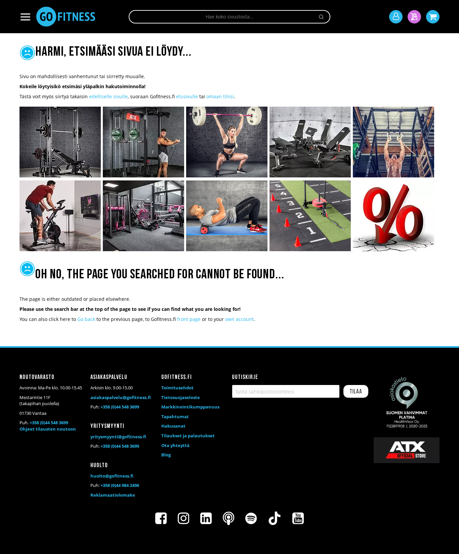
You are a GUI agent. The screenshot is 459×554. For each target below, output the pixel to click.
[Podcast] (228, 518)
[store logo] (65, 16)
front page (189, 319)
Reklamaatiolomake (112, 495)
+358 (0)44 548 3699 (49, 423)
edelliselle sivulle (108, 96)
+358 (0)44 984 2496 (119, 485)
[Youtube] (298, 518)
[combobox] (229, 16)
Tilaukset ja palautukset (188, 436)
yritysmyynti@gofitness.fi (118, 437)
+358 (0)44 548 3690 (119, 446)
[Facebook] (161, 518)
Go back (86, 319)
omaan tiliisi (220, 96)
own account (239, 319)
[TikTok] (274, 518)
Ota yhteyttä (175, 445)
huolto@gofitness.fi (111, 476)
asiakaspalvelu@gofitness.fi (120, 397)
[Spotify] (251, 518)
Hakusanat (173, 426)
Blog (166, 455)
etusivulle (187, 96)
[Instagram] (183, 518)
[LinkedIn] (206, 518)
